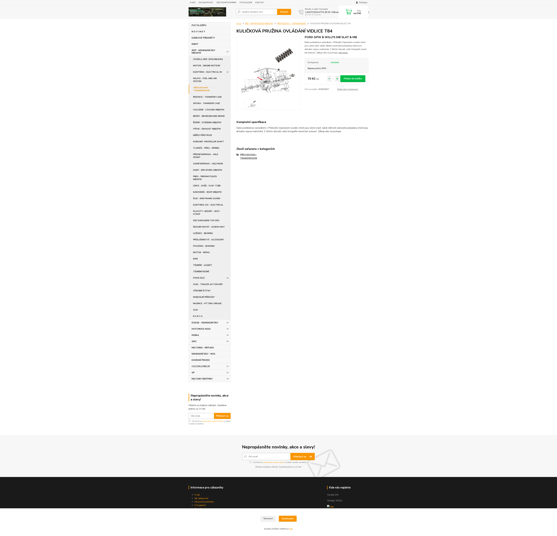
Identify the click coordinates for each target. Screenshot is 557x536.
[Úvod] (211, 12)
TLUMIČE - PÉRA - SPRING (206, 148)
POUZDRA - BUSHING (204, 246)
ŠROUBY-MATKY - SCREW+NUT (209, 227)
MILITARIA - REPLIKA (203, 347)
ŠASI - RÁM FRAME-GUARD (206, 198)
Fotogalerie (200, 505)
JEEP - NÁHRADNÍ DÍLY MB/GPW (203, 51)
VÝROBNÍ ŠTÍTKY (201, 290)
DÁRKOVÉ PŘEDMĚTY (203, 37)
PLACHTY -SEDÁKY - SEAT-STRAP (206, 213)
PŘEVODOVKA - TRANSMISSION (201, 89)
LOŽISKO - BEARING (203, 233)
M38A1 (195, 335)
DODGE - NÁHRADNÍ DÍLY (205, 322)
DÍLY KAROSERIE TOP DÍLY (206, 220)
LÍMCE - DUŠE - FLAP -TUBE (207, 185)
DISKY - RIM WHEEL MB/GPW (207, 170)
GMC (194, 341)
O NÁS (192, 2)
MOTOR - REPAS (201, 252)
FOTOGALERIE (246, 2)
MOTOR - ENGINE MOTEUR (206, 65)
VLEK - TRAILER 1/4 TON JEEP (208, 284)
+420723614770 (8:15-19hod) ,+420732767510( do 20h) (337, 12)
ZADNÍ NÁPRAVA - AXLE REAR (208, 163)
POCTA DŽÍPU (199, 25)
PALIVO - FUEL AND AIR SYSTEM (205, 80)
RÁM (195, 258)
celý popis (343, 52)
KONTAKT (259, 2)
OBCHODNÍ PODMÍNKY (226, 2)
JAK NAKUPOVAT (205, 2)
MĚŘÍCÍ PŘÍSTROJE (202, 135)
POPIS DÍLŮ (199, 278)
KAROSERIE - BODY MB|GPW (207, 192)
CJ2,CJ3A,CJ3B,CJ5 (201, 366)
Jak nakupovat (201, 498)
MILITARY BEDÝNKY (202, 378)
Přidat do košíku (353, 78)
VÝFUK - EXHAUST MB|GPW (207, 128)
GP (193, 372)
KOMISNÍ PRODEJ (201, 360)
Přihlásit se (222, 416)
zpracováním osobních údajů (212, 421)
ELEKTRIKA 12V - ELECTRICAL (208, 204)
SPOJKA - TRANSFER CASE (206, 103)
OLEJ (195, 309)
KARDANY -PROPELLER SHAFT (208, 141)
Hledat (284, 11)
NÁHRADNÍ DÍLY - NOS (203, 353)
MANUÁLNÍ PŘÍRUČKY (204, 297)
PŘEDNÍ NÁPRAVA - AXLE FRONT (205, 156)
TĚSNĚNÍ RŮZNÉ (201, 271)
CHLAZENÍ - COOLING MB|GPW (208, 109)
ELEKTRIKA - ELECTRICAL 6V (207, 72)
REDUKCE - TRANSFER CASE (207, 97)
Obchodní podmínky (204, 501)
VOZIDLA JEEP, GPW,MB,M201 (208, 59)
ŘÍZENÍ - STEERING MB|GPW (207, 122)
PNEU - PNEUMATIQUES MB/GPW (205, 178)
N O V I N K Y (198, 31)
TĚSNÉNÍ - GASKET (202, 265)
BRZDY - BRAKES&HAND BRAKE (209, 116)
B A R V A (197, 316)
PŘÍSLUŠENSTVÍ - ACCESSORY (208, 239)
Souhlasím (288, 518)
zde (291, 528)
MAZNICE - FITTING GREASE (207, 303)
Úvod (238, 23)
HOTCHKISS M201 (201, 328)
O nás (197, 494)
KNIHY (195, 44)
